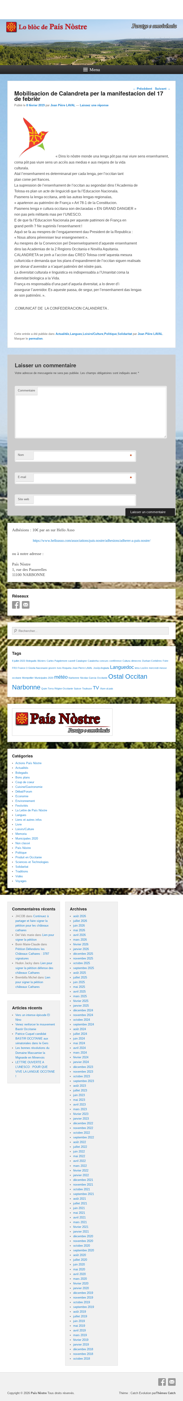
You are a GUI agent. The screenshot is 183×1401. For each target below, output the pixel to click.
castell (71, 660)
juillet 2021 (80, 1203)
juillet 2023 (80, 1090)
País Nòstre (23, 848)
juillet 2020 (80, 1259)
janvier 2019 (81, 1344)
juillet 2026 (80, 921)
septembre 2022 (83, 1137)
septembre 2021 (83, 1194)
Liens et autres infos (28, 819)
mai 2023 (79, 1099)
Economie (21, 796)
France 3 (22, 668)
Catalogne (81, 660)
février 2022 (80, 1170)
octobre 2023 (81, 1076)
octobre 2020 (81, 1245)
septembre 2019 (83, 1307)
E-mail (22, 477)
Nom (21, 455)
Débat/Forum (23, 791)
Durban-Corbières (152, 660)
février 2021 (80, 1227)
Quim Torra (47, 688)
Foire (165, 660)
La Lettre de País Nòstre (31, 810)
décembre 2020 (83, 1236)
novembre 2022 (83, 1128)
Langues (76, 334)
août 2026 (79, 916)
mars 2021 (80, 1222)
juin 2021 (79, 1208)
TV (96, 688)
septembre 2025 (83, 968)
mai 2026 (79, 930)
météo (61, 677)
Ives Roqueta (64, 668)
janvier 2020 (81, 1288)
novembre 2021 (83, 1184)
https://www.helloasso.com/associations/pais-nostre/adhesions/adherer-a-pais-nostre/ (91, 540)
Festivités (21, 805)
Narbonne (74, 677)
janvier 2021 (81, 1231)
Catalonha (93, 660)
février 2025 (80, 1001)
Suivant (163, 88)
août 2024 (79, 1029)
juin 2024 (79, 1038)
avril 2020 (79, 1274)
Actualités (62, 334)
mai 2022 (79, 1156)
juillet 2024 (80, 1033)
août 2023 (79, 1085)
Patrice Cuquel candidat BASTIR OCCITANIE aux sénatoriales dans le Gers (31, 1038)
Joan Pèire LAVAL (62, 105)
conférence (115, 660)
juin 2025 (79, 982)
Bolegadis (31, 660)
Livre (18, 824)
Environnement (25, 801)
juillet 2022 (80, 1146)
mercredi (153, 668)
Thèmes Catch (166, 1393)
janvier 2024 (81, 1062)
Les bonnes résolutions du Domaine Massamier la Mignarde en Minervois (32, 1052)
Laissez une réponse (94, 105)
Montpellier (28, 677)
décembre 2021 (83, 1180)
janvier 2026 (81, 949)
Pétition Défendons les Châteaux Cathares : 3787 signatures (32, 953)
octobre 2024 (81, 1019)
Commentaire (26, 390)
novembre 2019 (83, 1297)
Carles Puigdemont (57, 660)
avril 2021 (79, 1217)
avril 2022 (79, 1161)
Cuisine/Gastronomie (28, 787)
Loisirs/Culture (93, 334)
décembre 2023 (83, 1067)
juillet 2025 (80, 977)
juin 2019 (79, 1321)
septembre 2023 (83, 1081)
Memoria (21, 833)
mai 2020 (79, 1269)
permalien (36, 338)
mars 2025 (80, 996)
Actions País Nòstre (28, 763)
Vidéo (19, 876)
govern (52, 668)
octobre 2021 (81, 1189)
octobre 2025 (81, 963)
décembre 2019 (83, 1293)
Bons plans (22, 777)
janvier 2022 (81, 1175)
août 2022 (79, 1142)
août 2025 (79, 972)
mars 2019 (80, 1335)
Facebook (16, 605)
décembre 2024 (83, 1010)
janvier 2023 (81, 1118)
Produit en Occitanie (28, 857)
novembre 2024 (83, 1015)
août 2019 (79, 1311)
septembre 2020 (83, 1250)
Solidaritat (125, 334)
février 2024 (80, 1057)
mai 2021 (79, 1212)
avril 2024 (79, 1048)
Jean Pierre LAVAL (82, 668)
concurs (104, 660)
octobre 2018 (81, 1358)
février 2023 (80, 1114)
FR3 (14, 668)
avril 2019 (79, 1330)
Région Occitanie (63, 688)
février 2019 (80, 1339)
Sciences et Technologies (32, 862)
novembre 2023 (83, 1071)
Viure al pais (106, 688)
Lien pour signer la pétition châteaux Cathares (32, 982)
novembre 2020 (83, 1241)
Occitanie (102, 677)
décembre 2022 (83, 1123)
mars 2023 (80, 1109)
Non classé (22, 843)
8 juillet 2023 (18, 660)
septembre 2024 (83, 1024)
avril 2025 (79, 991)
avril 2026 (79, 935)
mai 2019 (79, 1325)
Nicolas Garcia (88, 677)
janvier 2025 (81, 1005)
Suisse (77, 688)
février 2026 (80, 944)
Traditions (21, 871)
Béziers (41, 660)
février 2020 (80, 1283)
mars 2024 (80, 1052)
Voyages (21, 881)
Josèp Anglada (101, 668)
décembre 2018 (83, 1349)
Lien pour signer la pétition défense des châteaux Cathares (34, 967)
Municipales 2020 (44, 677)
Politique (110, 334)
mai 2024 (79, 1043)
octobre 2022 (81, 1132)
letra (137, 668)
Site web (23, 499)
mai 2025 (79, 987)
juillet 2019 (80, 1316)
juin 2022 (79, 1151)
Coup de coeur (24, 782)
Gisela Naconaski (38, 668)
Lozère (144, 668)
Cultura (126, 660)
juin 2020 (79, 1264)
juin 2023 (79, 1095)
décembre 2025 (83, 953)
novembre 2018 (83, 1354)
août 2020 (79, 1255)
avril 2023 (79, 1104)
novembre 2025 (83, 958)
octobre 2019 (81, 1302)
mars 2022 (80, 1165)
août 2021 (79, 1198)
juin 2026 (79, 925)
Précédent (142, 88)
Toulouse (87, 688)
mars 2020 (80, 1278)
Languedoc (122, 667)
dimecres (136, 660)
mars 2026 (80, 939)
